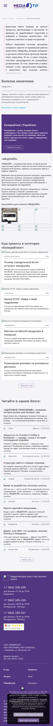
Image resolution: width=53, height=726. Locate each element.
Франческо (13, 456)
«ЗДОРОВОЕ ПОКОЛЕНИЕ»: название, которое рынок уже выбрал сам (25, 411)
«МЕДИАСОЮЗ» (10, 357)
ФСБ (21, 659)
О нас (6, 670)
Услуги (7, 676)
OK (9, 659)
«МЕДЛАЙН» (6, 87)
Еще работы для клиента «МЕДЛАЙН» (21, 204)
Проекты (12, 18)
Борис (11, 428)
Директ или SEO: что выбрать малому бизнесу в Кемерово (25, 532)
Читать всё (26, 560)
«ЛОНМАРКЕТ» (9, 325)
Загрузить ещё (27, 386)
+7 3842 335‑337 (15, 612)
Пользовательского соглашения (27, 699)
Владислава (13, 549)
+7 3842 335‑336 (15, 600)
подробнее (7, 423)
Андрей (11, 479)
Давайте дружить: (11, 656)
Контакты (32, 683)
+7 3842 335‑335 (15, 587)
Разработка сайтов (31, 479)
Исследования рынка (31, 456)
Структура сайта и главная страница (24, 463)
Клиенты (32, 670)
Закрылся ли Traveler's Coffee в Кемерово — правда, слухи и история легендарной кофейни (25, 438)
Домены (36, 428)
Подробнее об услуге (13, 147)
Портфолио (9, 683)
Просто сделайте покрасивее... (21, 508)
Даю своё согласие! (28, 720)
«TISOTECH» (8, 293)
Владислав (13, 524)
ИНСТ (14, 659)
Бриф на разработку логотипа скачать (25, 485)
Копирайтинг (20, 18)
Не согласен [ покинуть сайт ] (28, 715)
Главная (4, 18)
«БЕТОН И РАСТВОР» (12, 256)
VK (5, 659)
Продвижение (33, 549)
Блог (30, 676)
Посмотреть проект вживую (13, 107)
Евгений (12, 501)
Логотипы (35, 501)
